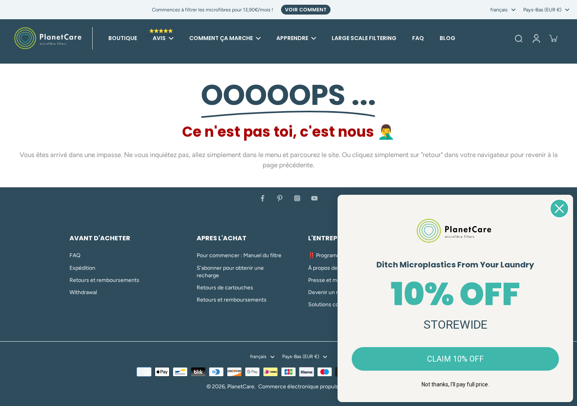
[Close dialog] (559, 208)
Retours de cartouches (225, 287)
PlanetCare (240, 386)
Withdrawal (83, 292)
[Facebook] (262, 198)
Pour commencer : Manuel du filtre (239, 255)
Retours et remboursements (104, 280)
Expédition (82, 268)
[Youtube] (314, 198)
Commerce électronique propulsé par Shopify (314, 386)
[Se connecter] (535, 38)
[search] (518, 38)
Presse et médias (329, 280)
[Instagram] (297, 198)
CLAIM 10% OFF (455, 359)
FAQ (74, 255)
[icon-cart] (553, 38)
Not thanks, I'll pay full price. (455, 384)
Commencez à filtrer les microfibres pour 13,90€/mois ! (212, 10)
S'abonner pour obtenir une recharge (230, 272)
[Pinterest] (279, 198)
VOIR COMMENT (306, 9)
